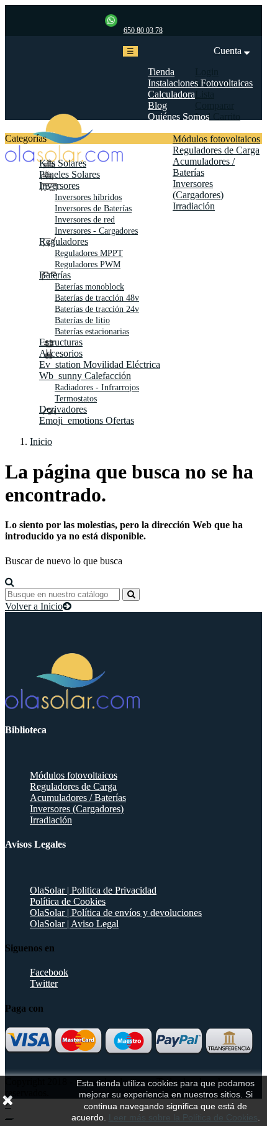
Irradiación (51, 820)
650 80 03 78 (143, 30)
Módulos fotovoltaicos (73, 775)
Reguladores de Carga (73, 786)
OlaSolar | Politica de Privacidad (93, 890)
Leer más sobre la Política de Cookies (183, 1117)
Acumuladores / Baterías (78, 797)
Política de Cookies (68, 901)
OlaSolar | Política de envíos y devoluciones (116, 912)
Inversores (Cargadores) (77, 808)
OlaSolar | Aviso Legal (74, 923)
